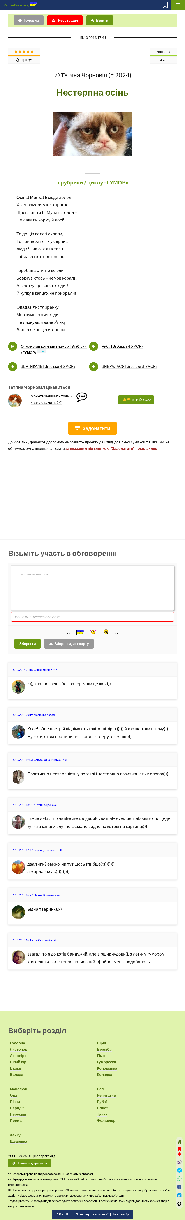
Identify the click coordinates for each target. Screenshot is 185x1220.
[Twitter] (179, 1195)
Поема (16, 1120)
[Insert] (80, 632)
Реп (100, 1089)
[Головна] (179, 1142)
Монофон (18, 1089)
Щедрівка (18, 1141)
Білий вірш (19, 1062)
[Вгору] (179, 1203)
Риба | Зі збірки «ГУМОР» (122, 346)
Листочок (18, 1049)
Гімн (101, 1055)
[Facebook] (179, 1187)
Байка (15, 1068)
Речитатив (106, 1095)
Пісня (15, 1101)
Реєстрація (68, 20)
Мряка (36, 197)
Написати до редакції (32, 1163)
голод (68, 212)
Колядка (104, 1074)
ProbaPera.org (16, 5)
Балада (16, 1074)
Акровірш (18, 1055)
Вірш (101, 1043)
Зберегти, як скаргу (72, 643)
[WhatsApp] (179, 1178)
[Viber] (179, 1162)
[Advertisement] (92, 493)
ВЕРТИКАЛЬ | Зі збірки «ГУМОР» (48, 366)
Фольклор (106, 1120)
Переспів (18, 1114)
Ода (13, 1095)
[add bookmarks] (179, 1151)
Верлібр (104, 1049)
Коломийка (107, 1068)
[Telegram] (179, 1170)
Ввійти (102, 20)
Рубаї (102, 1101)
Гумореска (106, 1062)
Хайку (15, 1135)
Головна (31, 20)
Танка (102, 1114)
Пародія (17, 1108)
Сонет (102, 1108)
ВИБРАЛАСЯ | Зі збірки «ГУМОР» (129, 366)
